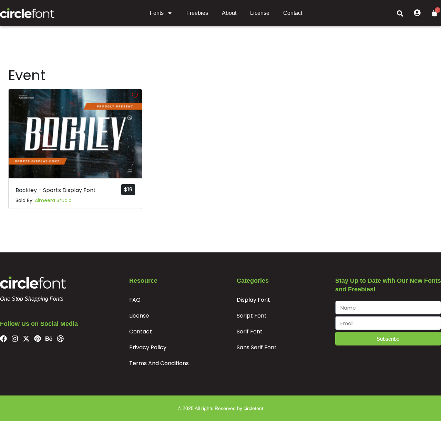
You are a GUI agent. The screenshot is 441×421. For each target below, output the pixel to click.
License (259, 13)
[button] (400, 13)
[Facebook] (3, 338)
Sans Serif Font (257, 347)
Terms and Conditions (159, 363)
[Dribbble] (60, 338)
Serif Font (250, 331)
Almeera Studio (53, 200)
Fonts (157, 13)
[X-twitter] (26, 338)
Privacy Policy (147, 347)
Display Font (253, 300)
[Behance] (48, 338)
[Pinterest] (37, 338)
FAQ (135, 300)
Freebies (197, 13)
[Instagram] (14, 338)
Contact (292, 13)
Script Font (252, 316)
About (229, 13)
